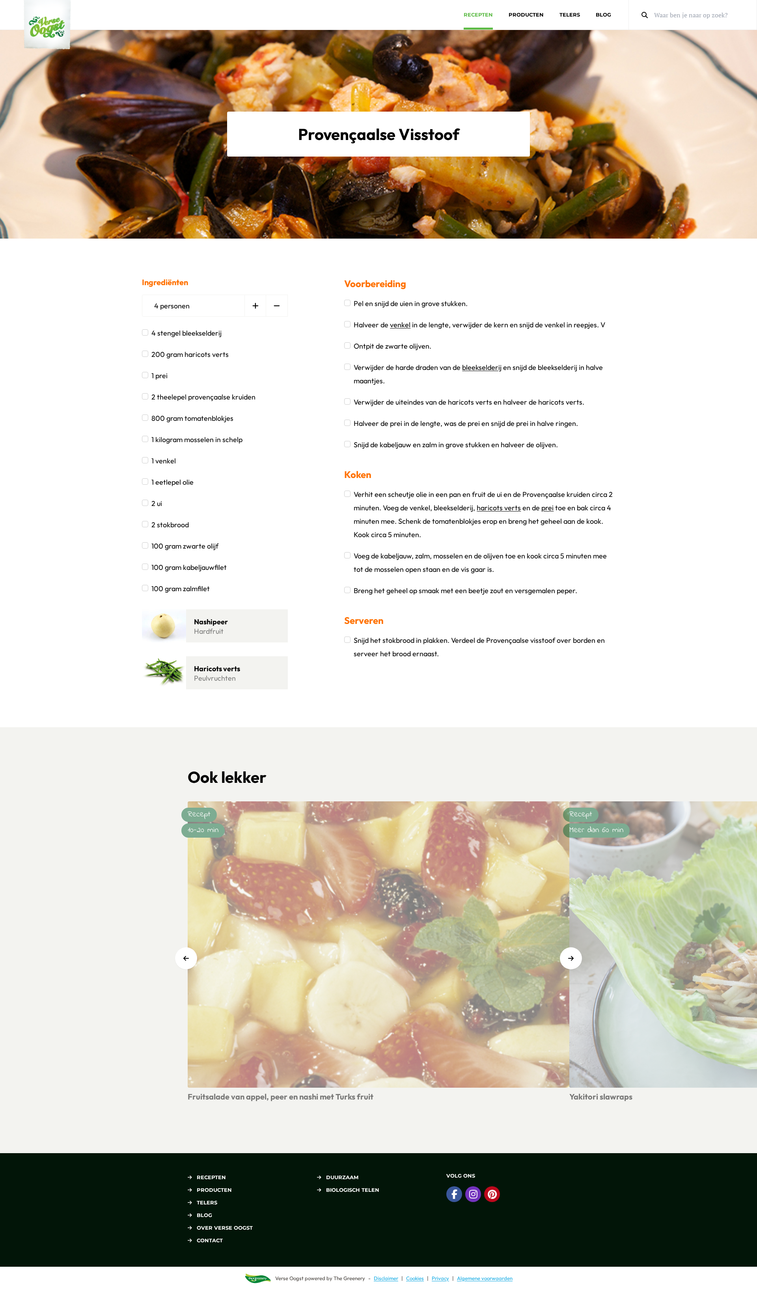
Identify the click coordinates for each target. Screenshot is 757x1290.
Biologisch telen (352, 1190)
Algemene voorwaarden (485, 1278)
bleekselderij (482, 367)
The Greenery (349, 1278)
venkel (400, 324)
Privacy (440, 1278)
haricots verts (499, 507)
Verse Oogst (289, 1278)
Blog (603, 14)
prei (547, 507)
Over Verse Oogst (225, 1228)
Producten (526, 14)
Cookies (415, 1278)
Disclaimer (386, 1278)
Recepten (478, 14)
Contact (210, 1240)
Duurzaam (342, 1177)
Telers (569, 14)
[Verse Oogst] (47, 24)
